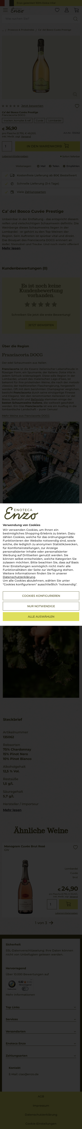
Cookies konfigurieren (41, 596)
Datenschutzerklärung (19, 577)
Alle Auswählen (41, 616)
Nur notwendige (41, 606)
